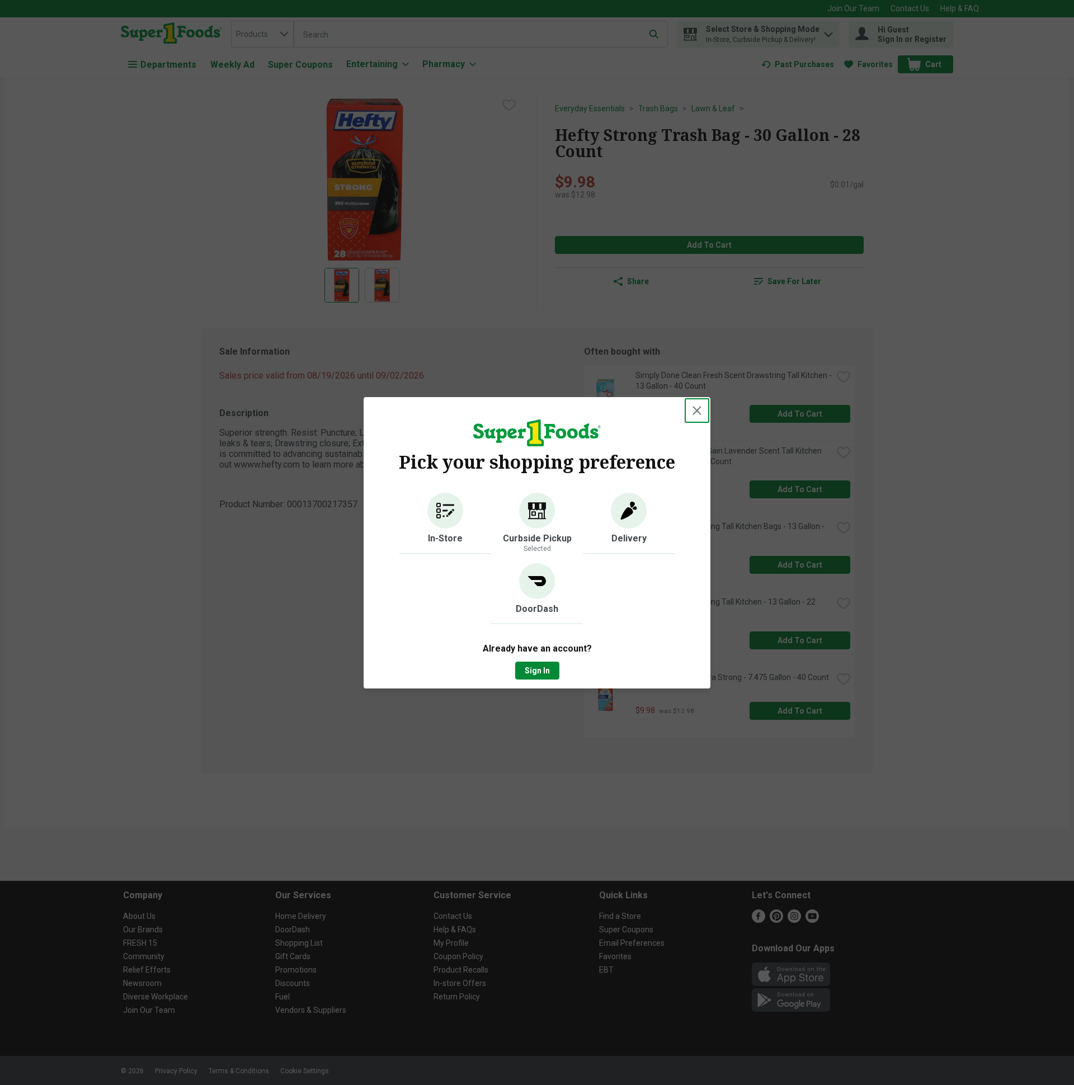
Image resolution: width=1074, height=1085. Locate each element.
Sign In (537, 670)
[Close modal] (697, 410)
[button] (445, 523)
